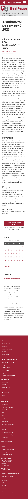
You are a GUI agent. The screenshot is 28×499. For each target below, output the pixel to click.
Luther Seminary (12, 2)
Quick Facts (5, 346)
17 (22, 253)
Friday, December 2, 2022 (12, 40)
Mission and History (7, 349)
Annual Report (5, 354)
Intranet (4, 415)
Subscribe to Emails (7, 454)
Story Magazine (6, 452)
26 (8, 260)
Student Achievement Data (9, 359)
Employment (5, 373)
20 (11, 257)
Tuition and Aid (6, 387)
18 (5, 257)
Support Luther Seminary (8, 449)
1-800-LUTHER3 (6, 470)
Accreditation (5, 357)
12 (8, 253)
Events (3, 444)
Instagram (4, 485)
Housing (4, 395)
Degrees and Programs (8, 424)
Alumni (3, 446)
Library (3, 412)
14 (14, 253)
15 (16, 253)
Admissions (5, 382)
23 (19, 257)
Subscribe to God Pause (14, 223)
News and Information (8, 362)
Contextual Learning (7, 432)
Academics (5, 421)
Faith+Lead (5, 404)
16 (19, 253)
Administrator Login (8, 492)
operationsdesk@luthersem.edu (10, 473)
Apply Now (4, 385)
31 (22, 260)
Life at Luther (5, 392)
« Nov (5, 266)
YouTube (4, 488)
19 (8, 257)
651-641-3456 (5, 465)
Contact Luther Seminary (8, 375)
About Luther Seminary (8, 344)
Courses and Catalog (7, 435)
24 (22, 257)
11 (5, 253)
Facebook (4, 480)
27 (11, 260)
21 (14, 257)
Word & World (5, 410)
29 (17, 260)
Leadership (4, 352)
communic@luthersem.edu (12, 279)
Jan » (9, 266)
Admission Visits (6, 390)
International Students (8, 398)
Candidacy (5, 437)
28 (14, 260)
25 (5, 260)
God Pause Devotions (7, 407)
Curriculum (5, 427)
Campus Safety (6, 367)
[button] (24, 2)
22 (17, 257)
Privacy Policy (5, 370)
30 (19, 260)
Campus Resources (7, 365)
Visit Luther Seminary (7, 476)
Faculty (4, 429)
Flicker (3, 483)
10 (22, 250)
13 (11, 253)
